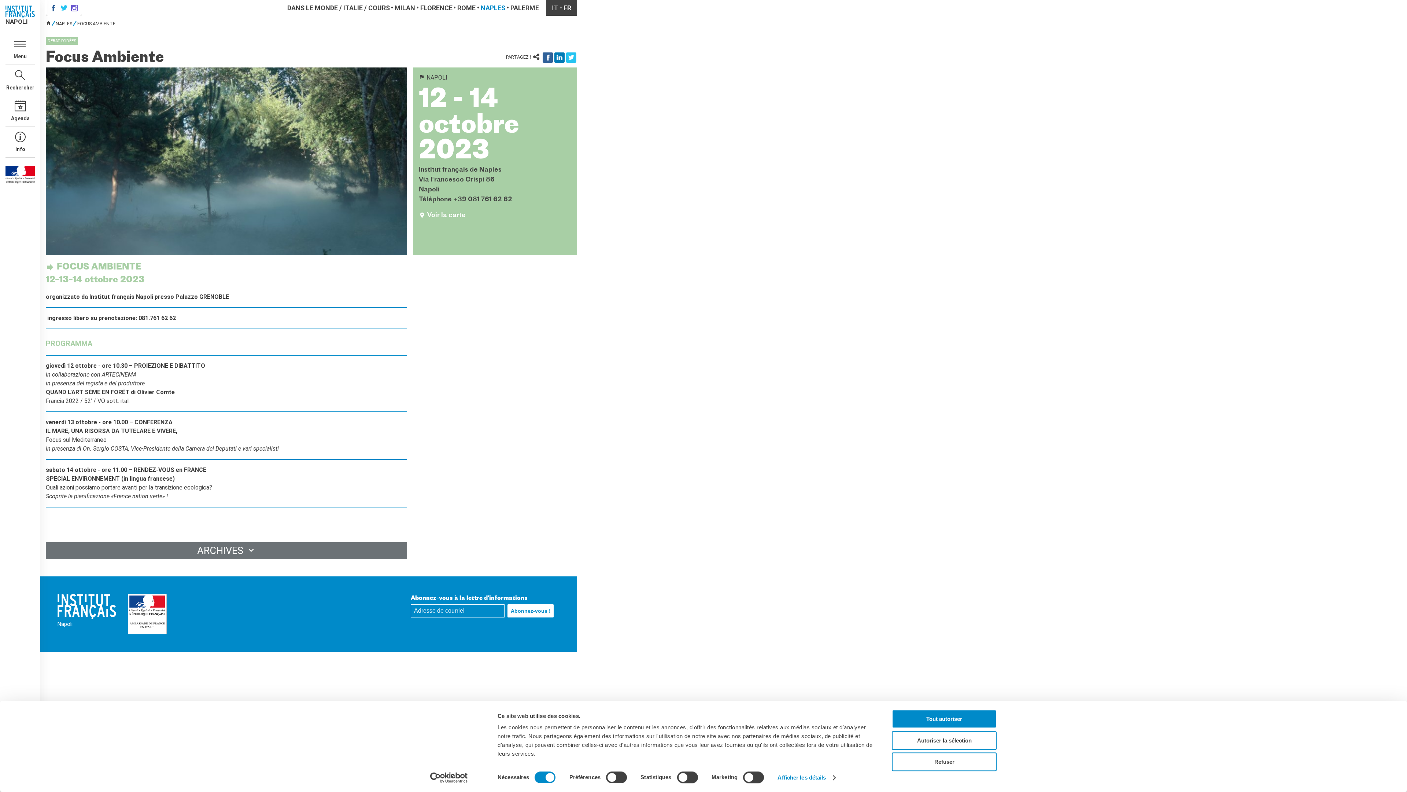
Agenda (20, 118)
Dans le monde (312, 8)
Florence (436, 8)
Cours (379, 8)
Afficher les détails (802, 777)
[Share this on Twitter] (571, 57)
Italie (353, 8)
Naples (493, 8)
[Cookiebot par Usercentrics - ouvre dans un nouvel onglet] (449, 777)
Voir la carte (446, 215)
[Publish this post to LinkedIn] (559, 57)
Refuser (944, 762)
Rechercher (20, 88)
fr (567, 8)
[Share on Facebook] (548, 57)
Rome (466, 8)
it (555, 8)
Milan (405, 8)
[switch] (616, 777)
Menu (20, 56)
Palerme (524, 8)
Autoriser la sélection (944, 740)
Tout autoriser (944, 719)
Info (20, 149)
